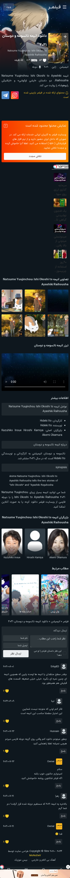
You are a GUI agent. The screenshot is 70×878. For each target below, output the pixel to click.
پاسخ (63, 690)
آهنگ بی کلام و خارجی (44, 860)
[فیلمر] (54, 7)
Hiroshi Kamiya (33, 430)
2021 (46, 67)
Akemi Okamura (52, 435)
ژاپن (54, 67)
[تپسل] (2, 867)
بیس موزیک (20, 860)
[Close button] (68, 867)
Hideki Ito (46, 421)
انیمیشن (64, 67)
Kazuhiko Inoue (12, 430)
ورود (8, 7)
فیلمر (65, 621)
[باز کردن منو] (64, 7)
